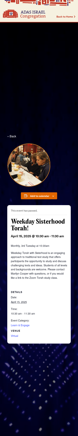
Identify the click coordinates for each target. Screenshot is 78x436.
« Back (11, 136)
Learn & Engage (20, 325)
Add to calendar (39, 196)
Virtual (14, 336)
